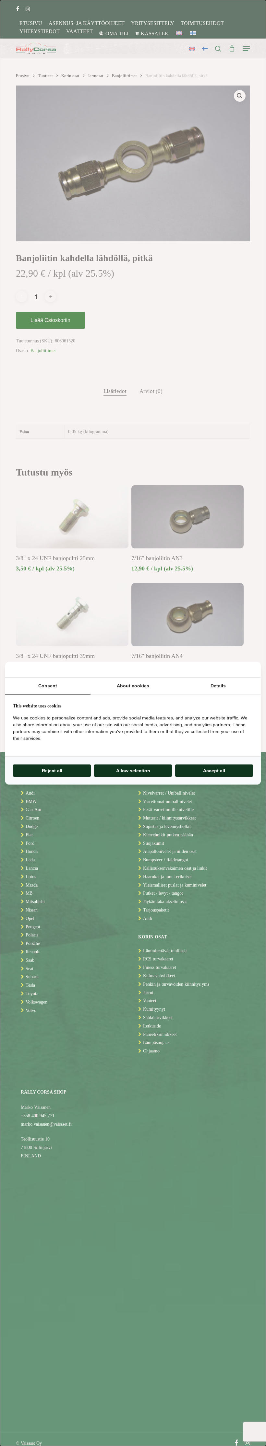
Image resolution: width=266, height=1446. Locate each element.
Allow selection (133, 770)
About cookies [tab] (133, 685)
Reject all (52, 770)
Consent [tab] (47, 685)
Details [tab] (218, 685)
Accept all (214, 770)
